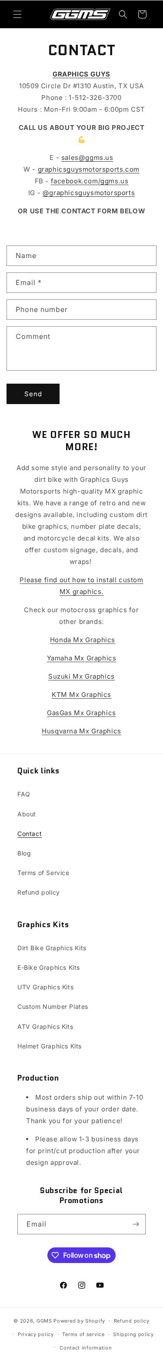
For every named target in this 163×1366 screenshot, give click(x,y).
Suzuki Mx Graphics (81, 676)
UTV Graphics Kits (45, 987)
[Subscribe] (135, 1224)
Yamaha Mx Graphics (81, 658)
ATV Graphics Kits (45, 1026)
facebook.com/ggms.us (90, 181)
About (26, 814)
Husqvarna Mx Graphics (81, 731)
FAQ (23, 794)
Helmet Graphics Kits (49, 1046)
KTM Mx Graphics (81, 694)
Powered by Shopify (79, 1321)
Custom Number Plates (52, 1006)
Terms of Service (43, 872)
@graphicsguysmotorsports (89, 193)
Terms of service (83, 1334)
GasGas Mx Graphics (81, 713)
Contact (29, 833)
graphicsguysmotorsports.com (89, 169)
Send (33, 394)
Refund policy (38, 892)
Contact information (86, 1348)
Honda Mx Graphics (82, 640)
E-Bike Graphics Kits (48, 967)
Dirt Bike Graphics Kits (51, 948)
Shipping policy (133, 1334)
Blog (24, 853)
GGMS (44, 1321)
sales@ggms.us (87, 157)
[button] (17, 14)
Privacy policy (36, 1334)
